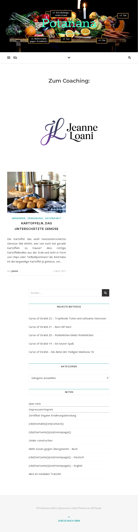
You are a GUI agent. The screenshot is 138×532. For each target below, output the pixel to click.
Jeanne (15, 271)
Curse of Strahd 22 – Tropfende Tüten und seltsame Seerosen (67, 318)
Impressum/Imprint (41, 409)
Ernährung (35, 218)
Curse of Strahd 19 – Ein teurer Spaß (51, 343)
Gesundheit (53, 218)
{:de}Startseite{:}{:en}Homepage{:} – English (55, 465)
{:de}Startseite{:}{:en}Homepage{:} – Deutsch (56, 457)
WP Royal (96, 508)
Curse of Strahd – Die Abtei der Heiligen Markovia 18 (61, 352)
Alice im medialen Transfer (45, 474)
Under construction (40, 440)
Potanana (69, 24)
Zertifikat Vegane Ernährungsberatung (52, 415)
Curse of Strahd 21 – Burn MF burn (50, 327)
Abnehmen (19, 218)
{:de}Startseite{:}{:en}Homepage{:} (50, 432)
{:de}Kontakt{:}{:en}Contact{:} (46, 423)
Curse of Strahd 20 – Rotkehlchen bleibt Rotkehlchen (61, 335)
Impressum (64, 508)
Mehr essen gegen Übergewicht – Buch (53, 449)
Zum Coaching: (69, 80)
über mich (35, 403)
